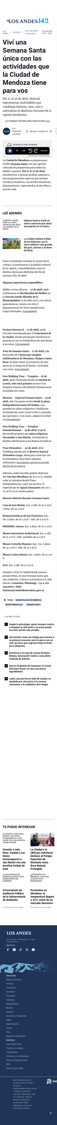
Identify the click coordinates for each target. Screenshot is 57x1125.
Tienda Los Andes (14, 1048)
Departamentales (14, 605)
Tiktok (20, 949)
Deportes (10, 1000)
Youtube (33, 949)
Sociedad (16, 32)
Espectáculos (12, 1004)
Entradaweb (30, 311)
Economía (11, 987)
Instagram (14, 949)
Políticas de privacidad (16, 1060)
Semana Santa (19, 163)
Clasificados (12, 1052)
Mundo (9, 1008)
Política (9, 983)
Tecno (9, 1028)
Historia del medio (14, 1068)
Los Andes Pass (13, 1044)
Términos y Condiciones (17, 1056)
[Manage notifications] (51, 1113)
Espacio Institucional (16, 1036)
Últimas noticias (13, 979)
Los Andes (5, 32)
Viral (8, 1032)
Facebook (7, 949)
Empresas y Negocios (16, 1016)
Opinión (10, 1012)
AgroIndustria (12, 1024)
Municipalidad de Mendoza (28, 600)
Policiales (10, 995)
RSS (8, 1064)
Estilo (8, 1020)
